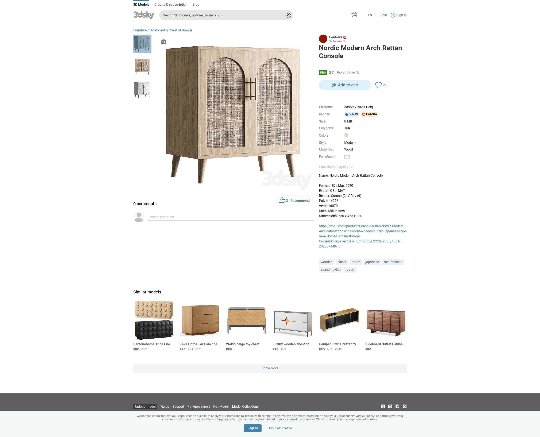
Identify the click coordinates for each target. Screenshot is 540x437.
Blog (196, 5)
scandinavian (331, 270)
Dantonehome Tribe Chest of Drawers (153, 344)
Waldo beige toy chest (242, 344)
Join (384, 15)
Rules (165, 407)
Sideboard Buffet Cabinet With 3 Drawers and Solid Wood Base (385, 344)
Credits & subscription (171, 5)
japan (350, 270)
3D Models (141, 5)
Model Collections (245, 407)
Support (178, 407)
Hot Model (221, 407)
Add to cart (348, 84)
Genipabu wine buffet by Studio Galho (339, 344)
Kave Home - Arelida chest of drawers (200, 344)
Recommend (298, 201)
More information (280, 428)
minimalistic (393, 262)
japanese (372, 262)
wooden (326, 262)
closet (342, 262)
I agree (252, 428)
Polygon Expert (199, 407)
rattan (355, 262)
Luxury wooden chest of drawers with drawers (292, 344)
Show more (270, 368)
